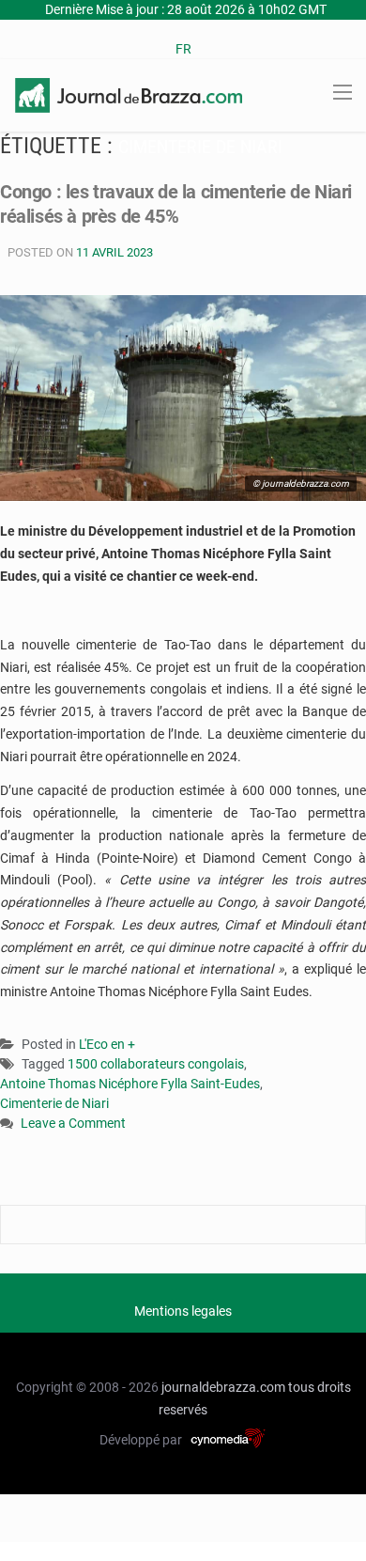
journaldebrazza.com (223, 1387)
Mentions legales (183, 1311)
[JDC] (128, 93)
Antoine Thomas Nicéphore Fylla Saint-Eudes (130, 1083)
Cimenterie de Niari (54, 1103)
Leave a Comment (73, 1124)
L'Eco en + (107, 1044)
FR (183, 48)
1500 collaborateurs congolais (156, 1063)
